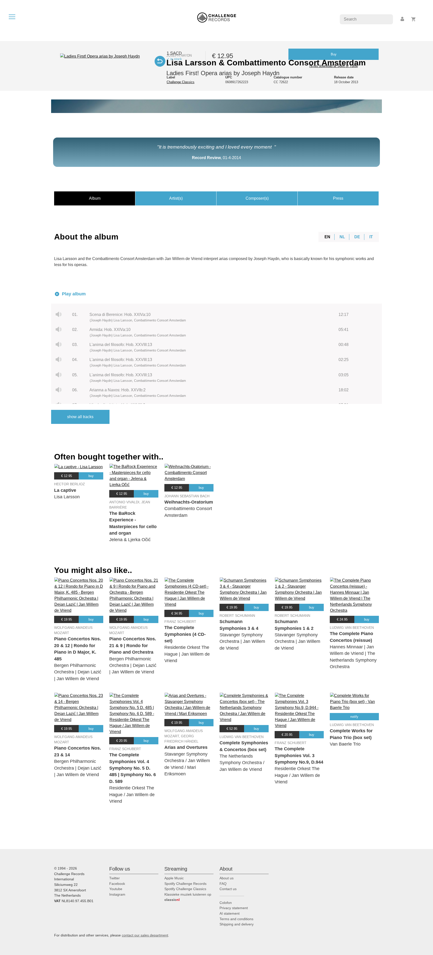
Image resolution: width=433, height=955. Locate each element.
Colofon (226, 903)
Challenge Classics (180, 82)
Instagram (117, 894)
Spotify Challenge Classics (185, 889)
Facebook (117, 884)
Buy (334, 54)
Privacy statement (234, 908)
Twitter (114, 878)
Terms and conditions (236, 919)
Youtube (115, 889)
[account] (402, 19)
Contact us (228, 889)
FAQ (223, 884)
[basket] (413, 19)
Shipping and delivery (237, 924)
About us (227, 878)
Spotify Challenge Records (185, 884)
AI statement (230, 913)
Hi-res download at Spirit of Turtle (333, 66)
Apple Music (174, 878)
